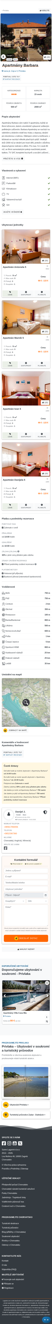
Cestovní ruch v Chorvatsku (13, 1206)
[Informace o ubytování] (47, 1017)
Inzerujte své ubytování (14, 1279)
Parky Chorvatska (9, 1193)
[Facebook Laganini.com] (4, 1143)
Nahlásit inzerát (27, 949)
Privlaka (6, 10)
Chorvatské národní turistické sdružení (18, 1189)
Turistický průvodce (10, 1228)
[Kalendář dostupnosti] (47, 1021)
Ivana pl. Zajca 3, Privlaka (14, 71)
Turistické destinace (10, 1223)
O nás (4, 1265)
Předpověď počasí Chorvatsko (15, 1185)
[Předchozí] (7, 995)
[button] (26, 702)
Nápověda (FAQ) (9, 1269)
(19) (48, 57)
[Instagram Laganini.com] (9, 1143)
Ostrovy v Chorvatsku (11, 1245)
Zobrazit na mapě (17, 730)
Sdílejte (45, 10)
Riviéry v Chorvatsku (11, 1241)
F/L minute (42, 295)
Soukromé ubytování (10, 1236)
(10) (46, 260)
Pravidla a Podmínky (11, 1169)
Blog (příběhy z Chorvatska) (14, 1232)
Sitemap (24, 1169)
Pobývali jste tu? (11, 78)
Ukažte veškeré (12, 212)
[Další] (44, 995)
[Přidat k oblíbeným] (47, 983)
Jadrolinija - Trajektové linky (14, 1197)
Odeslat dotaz (27, 938)
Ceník (10, 295)
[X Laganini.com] (20, 1143)
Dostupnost (26, 295)
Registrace (9, 1288)
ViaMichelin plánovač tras (13, 1202)
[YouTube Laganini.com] (15, 1143)
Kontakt (5, 1261)
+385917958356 (11, 827)
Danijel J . (10, 55)
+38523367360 (10, 834)
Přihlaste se (8, 1284)
